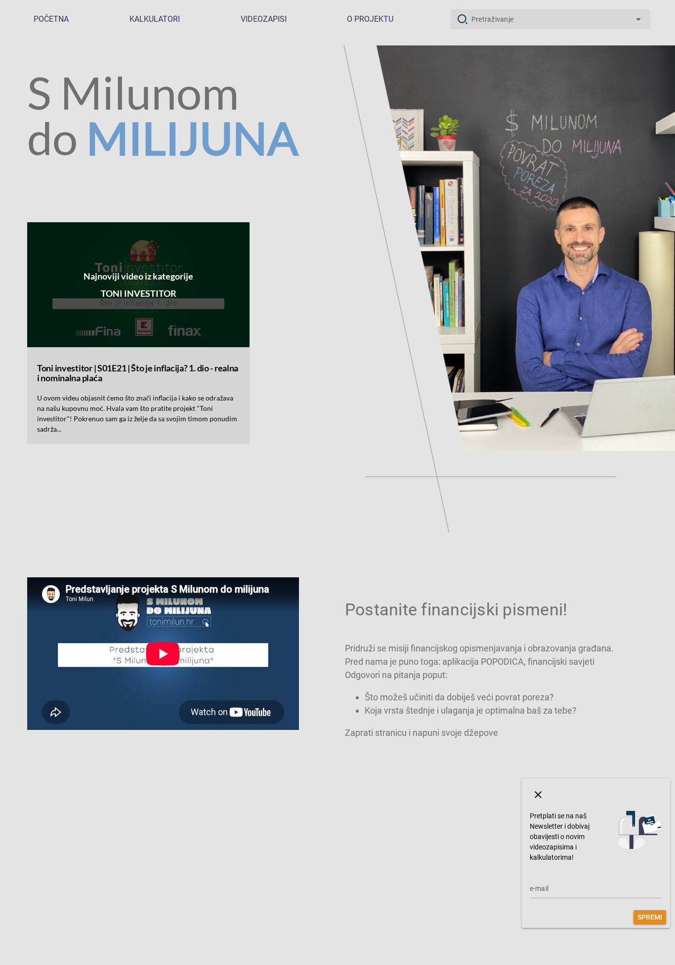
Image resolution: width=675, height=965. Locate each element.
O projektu (370, 19)
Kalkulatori (154, 19)
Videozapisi (264, 19)
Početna (51, 19)
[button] (538, 794)
